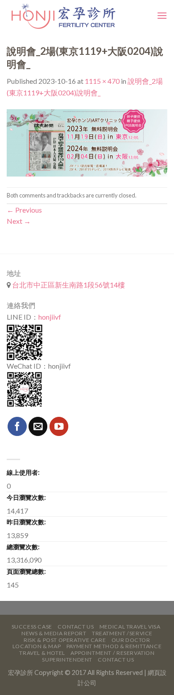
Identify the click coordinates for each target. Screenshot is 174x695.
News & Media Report (54, 633)
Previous (24, 210)
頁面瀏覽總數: (26, 571)
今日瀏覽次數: (26, 497)
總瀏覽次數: (23, 547)
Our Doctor (131, 640)
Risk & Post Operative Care (65, 640)
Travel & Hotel (42, 653)
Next (19, 221)
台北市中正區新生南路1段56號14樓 (68, 284)
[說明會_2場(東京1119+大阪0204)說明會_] (87, 142)
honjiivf (49, 317)
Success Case (32, 626)
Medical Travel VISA (130, 626)
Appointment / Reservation (112, 653)
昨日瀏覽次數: (26, 522)
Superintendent (67, 659)
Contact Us (76, 626)
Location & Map (36, 646)
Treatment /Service (122, 633)
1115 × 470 (102, 81)
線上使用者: (23, 472)
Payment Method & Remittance (114, 646)
